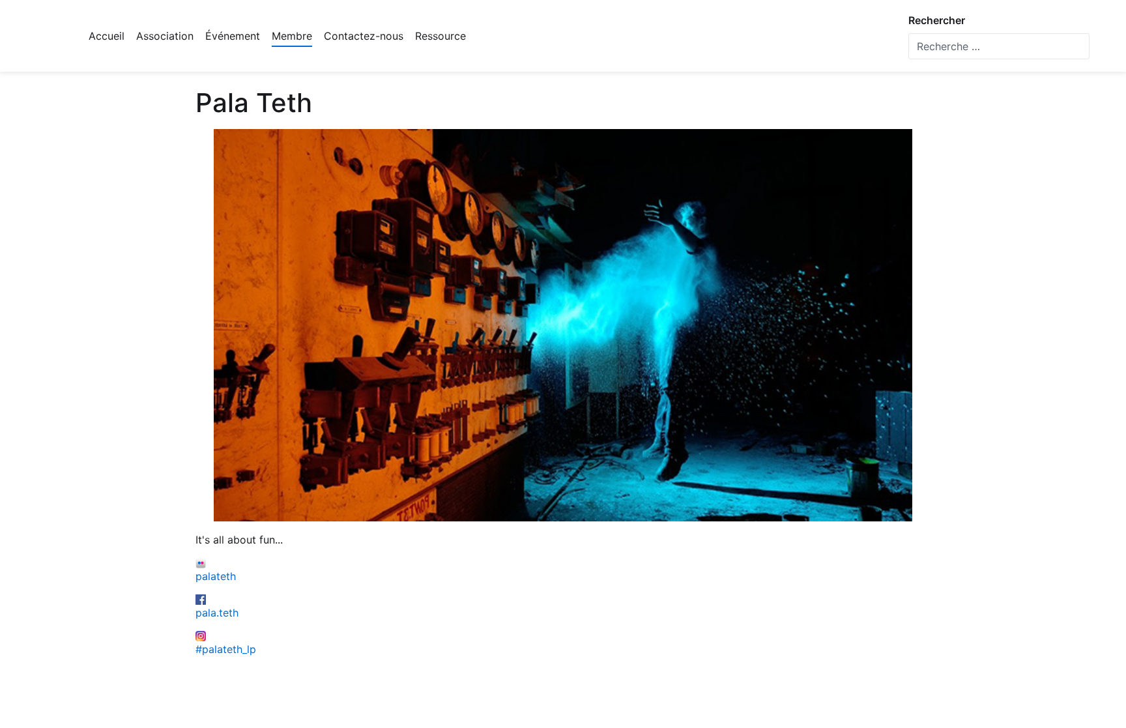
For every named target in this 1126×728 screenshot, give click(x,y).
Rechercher (936, 20)
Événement (232, 35)
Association (165, 35)
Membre (292, 35)
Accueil (106, 35)
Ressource (440, 35)
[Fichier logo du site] (46, 35)
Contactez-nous (363, 35)
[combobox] (999, 46)
